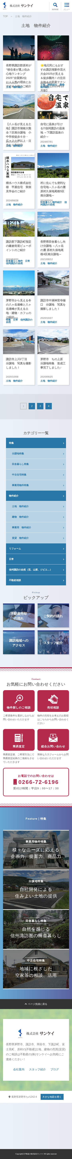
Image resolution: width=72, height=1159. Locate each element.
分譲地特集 (18, 453)
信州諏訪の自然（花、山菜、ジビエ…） (30, 569)
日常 (11, 559)
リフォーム (15, 548)
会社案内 (18, 1069)
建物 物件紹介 (20, 516)
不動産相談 (15, 580)
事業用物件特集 (20, 485)
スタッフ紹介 (37, 1069)
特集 (11, 443)
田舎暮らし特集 (20, 464)
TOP (5, 16)
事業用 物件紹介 (21, 527)
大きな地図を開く (52, 1096)
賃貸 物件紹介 (20, 538)
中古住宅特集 (19, 474)
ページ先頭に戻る (37, 1004)
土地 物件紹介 (20, 506)
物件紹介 (14, 495)
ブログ (54, 1069)
